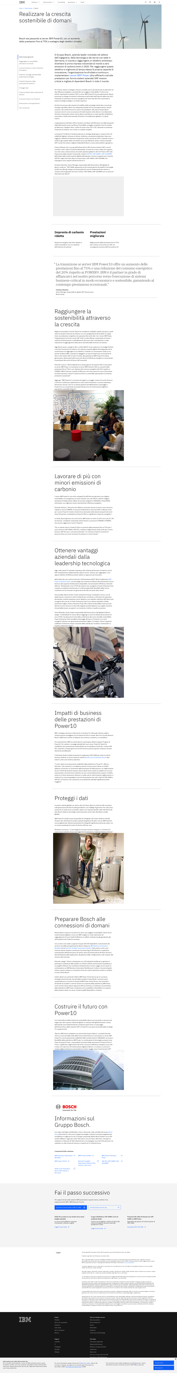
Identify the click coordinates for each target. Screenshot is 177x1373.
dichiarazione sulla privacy (73, 1367)
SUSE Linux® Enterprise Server (96, 757)
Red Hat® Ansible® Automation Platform (78, 948)
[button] (154, 2)
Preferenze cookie (84, 1363)
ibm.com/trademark (129, 1262)
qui (137, 1365)
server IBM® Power (79, 75)
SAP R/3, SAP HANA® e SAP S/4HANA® (99, 154)
